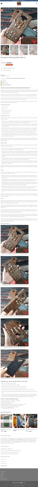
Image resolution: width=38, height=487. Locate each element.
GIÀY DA (2, 475)
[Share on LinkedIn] (10, 70)
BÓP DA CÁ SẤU (11, 484)
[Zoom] (2, 43)
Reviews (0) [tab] (7, 75)
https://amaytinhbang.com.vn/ (9, 407)
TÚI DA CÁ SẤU (16, 484)
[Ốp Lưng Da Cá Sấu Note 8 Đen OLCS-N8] (31, 421)
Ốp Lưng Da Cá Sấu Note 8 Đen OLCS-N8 (31, 430)
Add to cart (9, 64)
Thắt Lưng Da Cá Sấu (22, 484)
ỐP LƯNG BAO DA (6, 68)
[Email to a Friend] (6, 70)
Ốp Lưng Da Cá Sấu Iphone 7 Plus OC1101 (6, 430)
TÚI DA (2, 473)
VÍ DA (2, 477)
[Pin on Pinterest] (8, 70)
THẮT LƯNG (3, 471)
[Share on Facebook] (3, 70)
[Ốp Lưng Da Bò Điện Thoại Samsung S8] (19, 421)
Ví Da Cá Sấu (7, 484)
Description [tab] (3, 75)
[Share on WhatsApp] (1, 70)
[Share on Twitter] (5, 70)
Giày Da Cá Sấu (33, 484)
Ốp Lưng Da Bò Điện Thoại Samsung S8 (19, 429)
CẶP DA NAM (28, 484)
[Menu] (1, 3)
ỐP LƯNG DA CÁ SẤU (12, 68)
